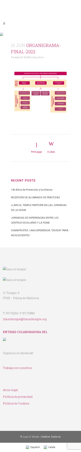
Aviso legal (10, 390)
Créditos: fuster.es (51, 436)
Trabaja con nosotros (17, 368)
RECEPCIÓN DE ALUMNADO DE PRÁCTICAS (35, 197)
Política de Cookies (16, 403)
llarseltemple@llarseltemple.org (25, 319)
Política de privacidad (18, 397)
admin (40, 57)
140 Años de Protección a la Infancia (31, 189)
